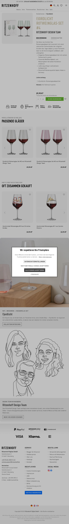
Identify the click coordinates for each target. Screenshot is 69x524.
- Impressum (34, 274)
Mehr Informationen (45, 257)
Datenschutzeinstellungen (35, 261)
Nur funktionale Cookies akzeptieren (35, 266)
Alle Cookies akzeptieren (34, 270)
